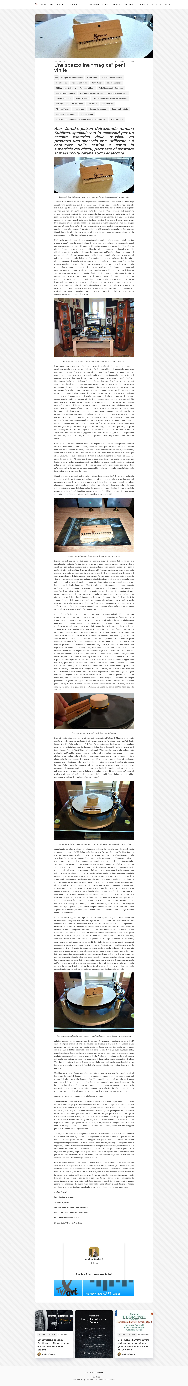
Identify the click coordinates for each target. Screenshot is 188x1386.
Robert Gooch (62, 104)
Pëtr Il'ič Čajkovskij (79, 83)
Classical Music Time (57, 4)
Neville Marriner (82, 98)
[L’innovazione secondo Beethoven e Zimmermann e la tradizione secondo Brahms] (54, 1320)
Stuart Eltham (78, 104)
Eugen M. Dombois (120, 109)
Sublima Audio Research (112, 77)
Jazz (84, 4)
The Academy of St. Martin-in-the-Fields (110, 98)
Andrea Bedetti (48, 1354)
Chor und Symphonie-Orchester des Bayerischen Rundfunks (81, 119)
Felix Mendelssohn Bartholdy (111, 88)
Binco (98, 1377)
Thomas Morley (62, 109)
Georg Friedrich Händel (65, 93)
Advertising (156, 4)
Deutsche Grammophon (66, 114)
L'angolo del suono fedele (122, 4)
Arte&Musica (74, 4)
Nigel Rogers (79, 109)
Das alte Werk (107, 104)
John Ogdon (97, 83)
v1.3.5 (87, 1379)
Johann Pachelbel (63, 98)
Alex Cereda (92, 77)
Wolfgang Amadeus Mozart (91, 93)
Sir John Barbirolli (114, 83)
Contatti (167, 4)
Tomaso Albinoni (87, 88)
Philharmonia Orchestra (66, 88)
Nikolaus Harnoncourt (98, 109)
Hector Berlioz (117, 119)
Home (43, 4)
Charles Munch (87, 114)
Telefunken (92, 104)
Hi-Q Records (61, 83)
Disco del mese (142, 4)
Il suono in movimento (98, 4)
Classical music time (47, 1335)
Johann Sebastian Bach (117, 93)
